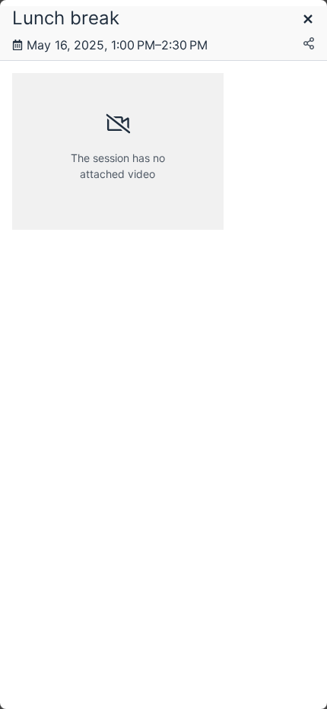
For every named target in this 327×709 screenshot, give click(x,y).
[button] (308, 20)
